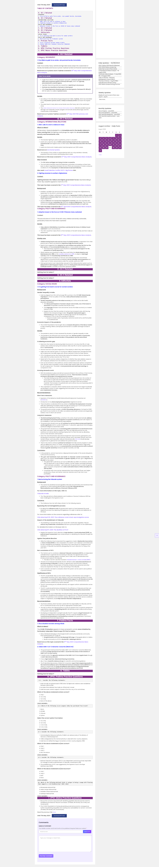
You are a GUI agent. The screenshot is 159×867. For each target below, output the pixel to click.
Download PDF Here (59, 5)
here (54, 812)
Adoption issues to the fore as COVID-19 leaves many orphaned (60, 26)
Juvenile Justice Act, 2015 (66, 254)
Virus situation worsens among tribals (52, 42)
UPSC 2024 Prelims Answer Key (107, 67)
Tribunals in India (43, 494)
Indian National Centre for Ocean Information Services (59, 108)
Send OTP (87, 831)
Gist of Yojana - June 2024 (106, 111)
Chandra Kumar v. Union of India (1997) (78, 560)
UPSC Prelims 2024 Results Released (109, 65)
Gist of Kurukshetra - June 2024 (108, 112)
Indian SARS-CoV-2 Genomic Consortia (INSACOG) (55, 44)
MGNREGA (44, 400)
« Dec (100, 155)
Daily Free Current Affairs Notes (108, 69)
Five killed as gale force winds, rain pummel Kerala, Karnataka (60, 16)
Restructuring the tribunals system (51, 38)
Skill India (77, 439)
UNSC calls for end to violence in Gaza (52, 21)
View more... (102, 99)
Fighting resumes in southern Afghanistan (53, 23)
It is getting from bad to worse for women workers (56, 35)
